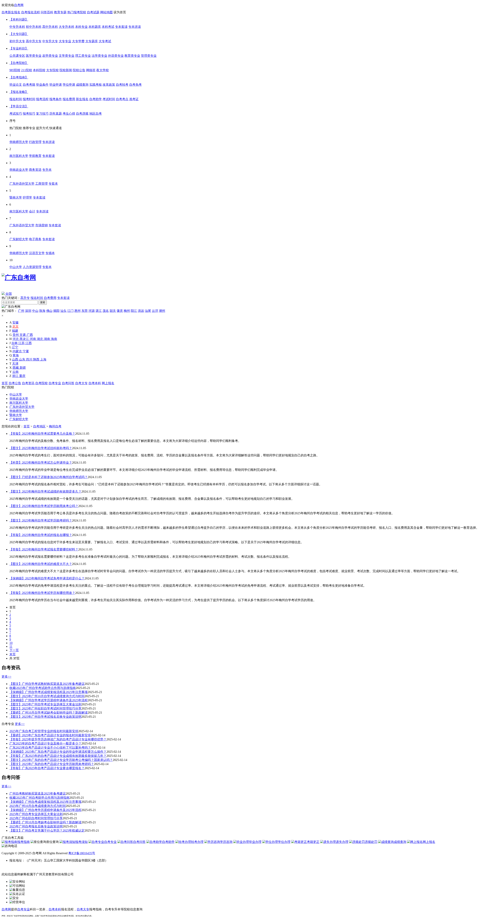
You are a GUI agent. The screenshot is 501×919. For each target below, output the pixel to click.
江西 (28, 343)
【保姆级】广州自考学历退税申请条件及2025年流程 (45, 810)
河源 (91, 310)
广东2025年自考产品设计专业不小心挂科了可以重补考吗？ (50, 747)
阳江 (134, 310)
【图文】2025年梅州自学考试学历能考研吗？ (40, 520)
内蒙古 (18, 351)
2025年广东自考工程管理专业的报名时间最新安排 (43, 731)
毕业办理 (255, 841)
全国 (8, 293)
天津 (15, 363)
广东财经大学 (18, 419)
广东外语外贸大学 (21, 406)
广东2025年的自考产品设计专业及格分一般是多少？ (45, 743)
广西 (30, 334)
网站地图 (106, 12)
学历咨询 (226, 841)
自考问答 (68, 383)
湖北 (40, 339)
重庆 (22, 376)
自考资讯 (28, 383)
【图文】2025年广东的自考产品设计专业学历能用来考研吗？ (51, 764)
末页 (12, 654)
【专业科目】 (18, 48)
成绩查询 (400, 841)
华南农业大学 (18, 398)
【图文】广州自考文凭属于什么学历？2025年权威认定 (47, 830)
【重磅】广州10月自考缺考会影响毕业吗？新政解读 (45, 822)
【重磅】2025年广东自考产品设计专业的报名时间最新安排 (50, 735)
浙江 (15, 376)
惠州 (77, 310)
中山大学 (15, 394)
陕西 (36, 359)
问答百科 (47, 12)
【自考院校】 (18, 63)
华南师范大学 (18, 411)
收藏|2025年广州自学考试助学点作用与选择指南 (42, 688)
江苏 (21, 343)
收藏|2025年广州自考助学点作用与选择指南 (39, 797)
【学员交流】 (18, 106)
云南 (15, 371)
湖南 (47, 339)
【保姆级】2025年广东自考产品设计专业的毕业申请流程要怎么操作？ (57, 751)
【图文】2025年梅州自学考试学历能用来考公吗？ (43, 506)
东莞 (84, 310)
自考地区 (39, 426)
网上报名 (108, 383)
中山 (35, 310)
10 (11, 643)
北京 (15, 326)
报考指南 (23, 841)
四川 (29, 359)
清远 (141, 310)
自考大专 (81, 383)
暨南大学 (15, 415)
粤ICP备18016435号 (81, 853)
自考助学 (168, 841)
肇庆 (120, 310)
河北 (16, 339)
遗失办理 (342, 841)
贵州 (16, 334)
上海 (43, 359)
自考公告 (15, 383)
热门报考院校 (76, 12)
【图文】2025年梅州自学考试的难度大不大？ (40, 564)
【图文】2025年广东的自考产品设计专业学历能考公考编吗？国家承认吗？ (61, 760)
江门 (70, 310)
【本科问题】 (18, 19)
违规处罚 (371, 841)
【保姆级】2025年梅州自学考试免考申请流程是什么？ (47, 578)
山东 (22, 359)
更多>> (6, 676)
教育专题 (60, 12)
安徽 (15, 322)
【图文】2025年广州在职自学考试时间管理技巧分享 (45, 708)
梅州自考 (55, 426)
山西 (15, 359)
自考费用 (50, 297)
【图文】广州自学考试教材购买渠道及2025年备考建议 (47, 683)
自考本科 (94, 383)
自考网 (18, 5)
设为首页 (120, 12)
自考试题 (93, 12)
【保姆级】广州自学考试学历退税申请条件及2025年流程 (48, 700)
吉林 (14, 343)
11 (10, 646)
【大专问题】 (18, 34)
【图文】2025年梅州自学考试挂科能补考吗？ (40, 448)
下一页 (14, 650)
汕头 (63, 310)
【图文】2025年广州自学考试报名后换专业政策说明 (45, 716)
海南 (54, 339)
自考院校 (41, 383)
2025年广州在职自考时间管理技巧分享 (36, 818)
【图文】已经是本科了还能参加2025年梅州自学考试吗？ (48, 477)
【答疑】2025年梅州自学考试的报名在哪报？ (40, 535)
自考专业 (55, 383)
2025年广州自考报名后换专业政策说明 (36, 826)
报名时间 (37, 297)
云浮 (155, 310)
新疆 (23, 367)
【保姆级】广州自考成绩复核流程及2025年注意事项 (45, 801)
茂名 (106, 310)
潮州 (162, 310)
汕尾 (148, 310)
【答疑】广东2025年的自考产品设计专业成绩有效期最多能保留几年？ (57, 755)
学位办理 (284, 841)
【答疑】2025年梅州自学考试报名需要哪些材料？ (43, 549)
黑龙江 (25, 339)
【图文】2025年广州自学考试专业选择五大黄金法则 (45, 704)
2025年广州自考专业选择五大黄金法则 (36, 814)
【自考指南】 (18, 77)
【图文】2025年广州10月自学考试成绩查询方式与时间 (47, 696)
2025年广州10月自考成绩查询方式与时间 (37, 805)
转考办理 (197, 841)
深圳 (28, 310)
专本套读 (63, 297)
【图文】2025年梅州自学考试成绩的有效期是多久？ (45, 491)
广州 (21, 310)
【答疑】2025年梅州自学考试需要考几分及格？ (42, 433)
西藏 (16, 367)
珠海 (42, 310)
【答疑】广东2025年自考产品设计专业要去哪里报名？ (47, 768)
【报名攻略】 (18, 92)
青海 (16, 355)
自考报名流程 (30, 12)
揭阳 (56, 310)
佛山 (49, 310)
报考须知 (81, 841)
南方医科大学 (18, 402)
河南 (33, 339)
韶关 (113, 310)
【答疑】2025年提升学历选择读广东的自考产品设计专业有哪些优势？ (57, 739)
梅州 (127, 310)
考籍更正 (313, 841)
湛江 (99, 310)
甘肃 (23, 334)
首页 (5, 383)
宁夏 (26, 351)
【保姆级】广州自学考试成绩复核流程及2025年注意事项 (48, 692)
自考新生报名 (11, 12)
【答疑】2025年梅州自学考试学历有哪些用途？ (42, 592)
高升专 (25, 297)
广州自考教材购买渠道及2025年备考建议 (37, 793)
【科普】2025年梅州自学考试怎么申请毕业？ (40, 462)
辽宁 (15, 347)
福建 (15, 330)
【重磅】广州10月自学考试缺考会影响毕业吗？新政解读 (48, 712)
